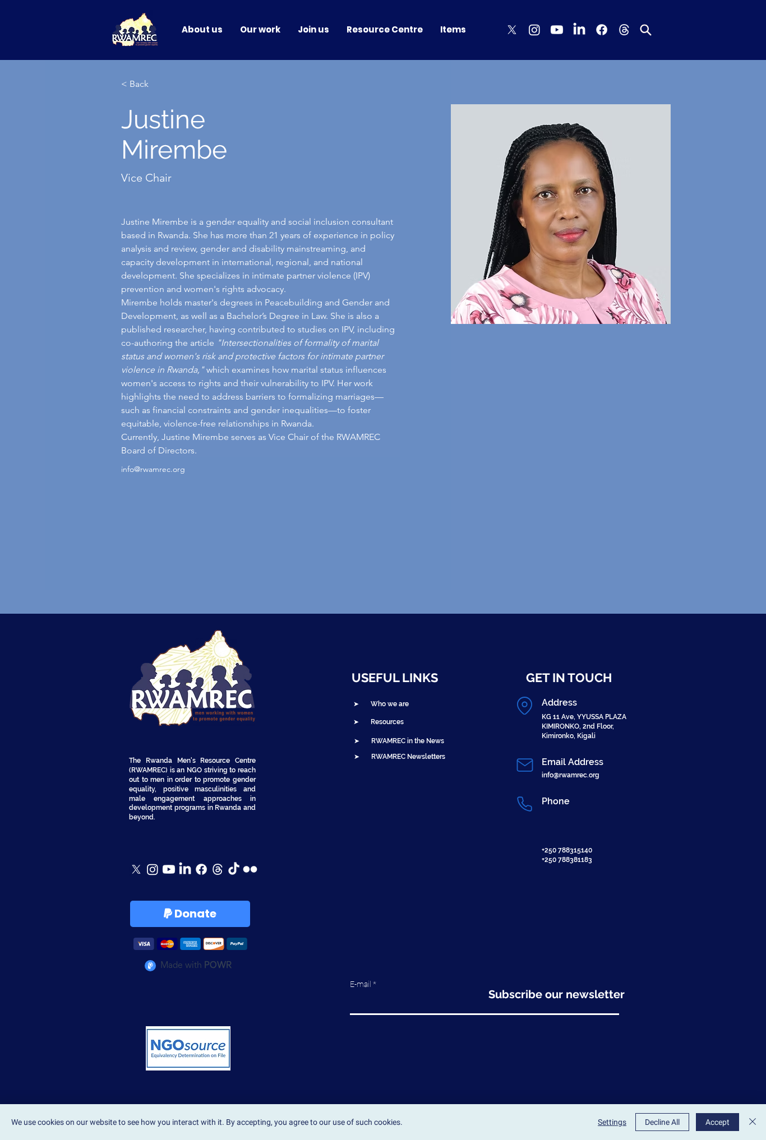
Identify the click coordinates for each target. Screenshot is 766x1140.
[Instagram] (534, 29)
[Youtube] (557, 29)
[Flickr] (250, 869)
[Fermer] (752, 1122)
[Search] (645, 29)
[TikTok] (234, 869)
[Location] (524, 706)
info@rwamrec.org (153, 469)
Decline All (662, 1122)
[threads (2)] (624, 29)
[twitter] (512, 29)
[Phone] (524, 804)
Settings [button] (612, 1122)
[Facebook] (601, 29)
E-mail (360, 984)
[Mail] (524, 765)
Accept (717, 1122)
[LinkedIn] (579, 29)
